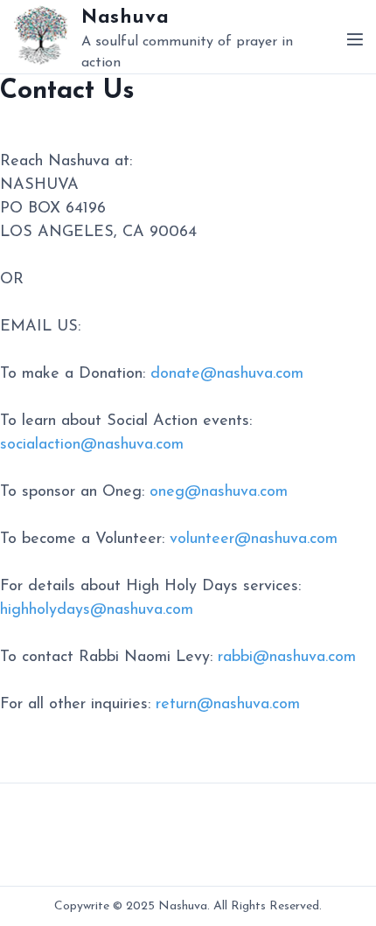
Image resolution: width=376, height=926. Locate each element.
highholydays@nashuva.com (96, 610)
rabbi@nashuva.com (287, 657)
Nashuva (125, 18)
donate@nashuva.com (226, 374)
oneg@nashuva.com (219, 492)
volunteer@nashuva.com (254, 539)
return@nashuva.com (228, 705)
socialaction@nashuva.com (92, 445)
